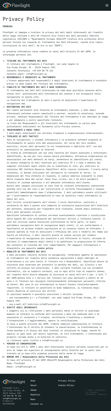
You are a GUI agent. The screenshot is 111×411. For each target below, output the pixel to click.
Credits (102, 394)
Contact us (36, 404)
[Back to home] (16, 5)
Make (32, 399)
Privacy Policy (66, 380)
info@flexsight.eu (36, 74)
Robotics (35, 394)
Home (32, 380)
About (33, 385)
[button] (107, 5)
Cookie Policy (66, 385)
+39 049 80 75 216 (12, 396)
